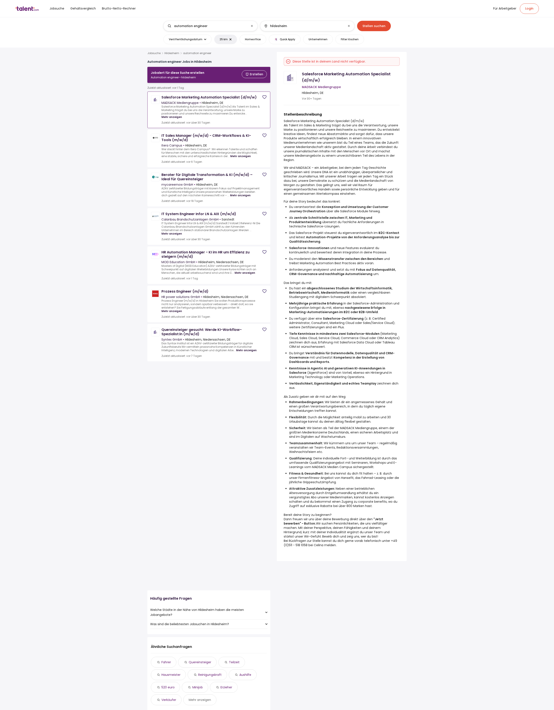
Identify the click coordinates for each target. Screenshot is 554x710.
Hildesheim (171, 53)
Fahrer (166, 662)
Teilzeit (234, 662)
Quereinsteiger (200, 662)
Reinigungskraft (210, 675)
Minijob (197, 687)
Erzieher (226, 687)
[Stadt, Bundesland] (303, 26)
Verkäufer (168, 700)
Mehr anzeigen (171, 117)
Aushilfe (245, 675)
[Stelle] (207, 26)
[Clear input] (252, 26)
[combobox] (210, 26)
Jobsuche (154, 53)
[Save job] (264, 97)
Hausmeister (170, 675)
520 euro (168, 687)
